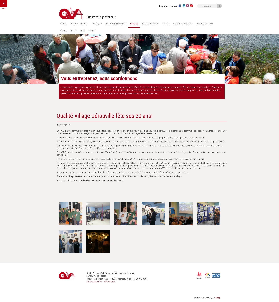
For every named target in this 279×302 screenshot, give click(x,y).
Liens (82, 31)
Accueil (63, 24)
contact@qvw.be (94, 282)
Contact (92, 31)
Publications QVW (205, 24)
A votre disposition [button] (182, 24)
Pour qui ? (97, 24)
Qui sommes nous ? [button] (79, 24)
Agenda (63, 31)
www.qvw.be (109, 282)
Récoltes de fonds (150, 24)
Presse (73, 31)
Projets (166, 24)
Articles (134, 24)
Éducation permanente (116, 24)
